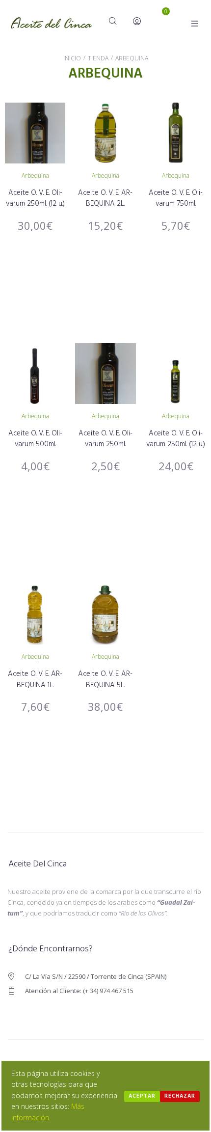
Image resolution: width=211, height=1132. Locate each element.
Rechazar (179, 1096)
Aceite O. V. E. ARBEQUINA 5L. (105, 679)
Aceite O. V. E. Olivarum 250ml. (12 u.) (35, 198)
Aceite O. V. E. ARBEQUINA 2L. (105, 198)
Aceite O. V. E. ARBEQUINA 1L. (35, 679)
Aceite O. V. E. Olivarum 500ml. (35, 439)
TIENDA (98, 58)
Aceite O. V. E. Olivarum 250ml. (105, 439)
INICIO (72, 58)
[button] (195, 23)
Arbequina (35, 175)
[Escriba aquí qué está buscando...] (113, 22)
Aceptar (142, 1096)
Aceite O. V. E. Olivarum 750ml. (176, 198)
